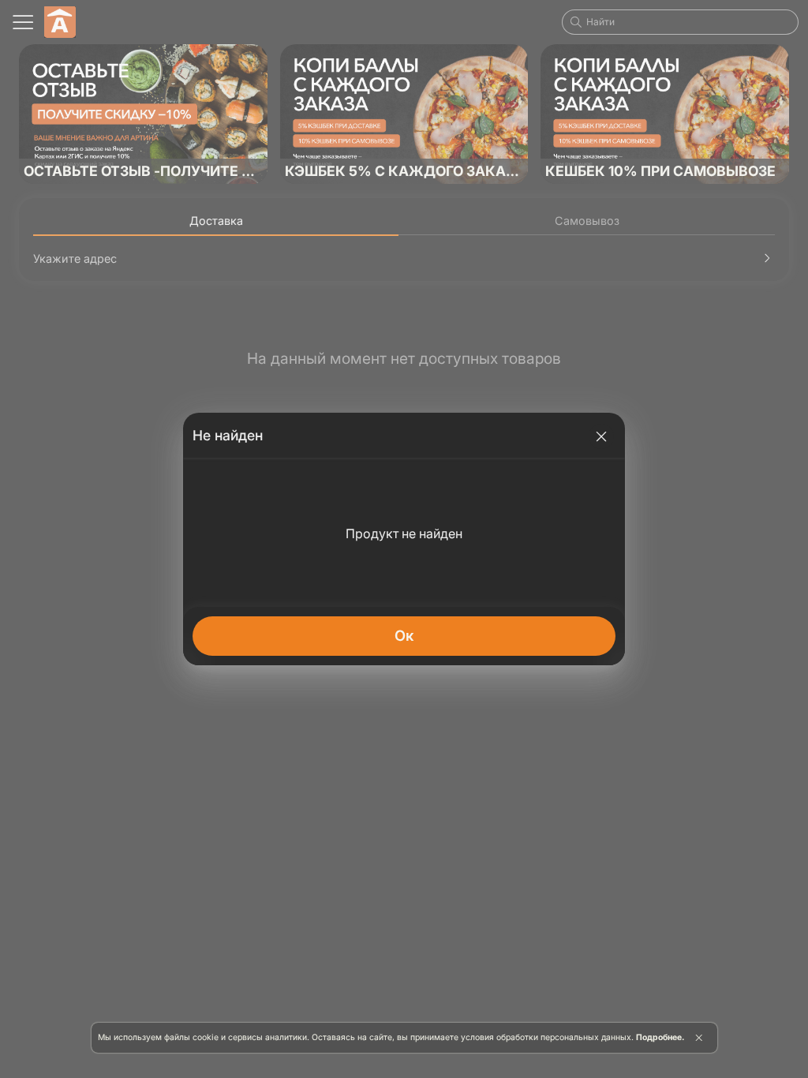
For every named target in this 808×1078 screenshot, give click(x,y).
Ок (404, 635)
